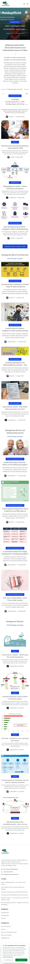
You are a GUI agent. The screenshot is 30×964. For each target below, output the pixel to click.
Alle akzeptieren (21, 960)
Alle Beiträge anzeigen (15, 258)
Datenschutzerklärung (8, 956)
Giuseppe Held (5, 912)
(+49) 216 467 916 (8, 872)
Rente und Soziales (15, 95)
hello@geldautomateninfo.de (11, 874)
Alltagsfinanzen (15, 22)
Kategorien (5, 923)
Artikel (3, 879)
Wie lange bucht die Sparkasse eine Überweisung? (14, 895)
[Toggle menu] (27, 4)
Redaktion (4, 909)
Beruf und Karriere (15, 223)
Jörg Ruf (3, 918)
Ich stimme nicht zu (8, 960)
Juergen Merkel (5, 915)
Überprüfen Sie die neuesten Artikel (15, 246)
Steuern (15, 142)
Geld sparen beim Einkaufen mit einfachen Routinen (14, 892)
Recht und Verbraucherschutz (15, 459)
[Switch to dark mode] (24, 3)
